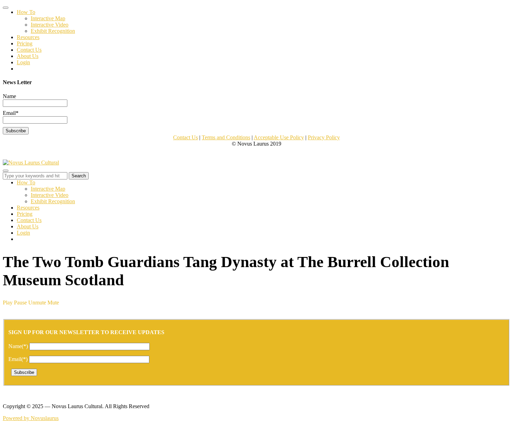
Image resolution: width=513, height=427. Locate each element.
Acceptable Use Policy (279, 137)
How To (26, 12)
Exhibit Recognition (53, 31)
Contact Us (29, 50)
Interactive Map (48, 18)
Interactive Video (49, 25)
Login (23, 62)
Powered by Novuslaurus (31, 418)
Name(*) (18, 346)
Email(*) (18, 359)
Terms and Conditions (226, 137)
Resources (28, 37)
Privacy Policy (324, 137)
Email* (10, 113)
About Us (27, 56)
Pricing (24, 43)
